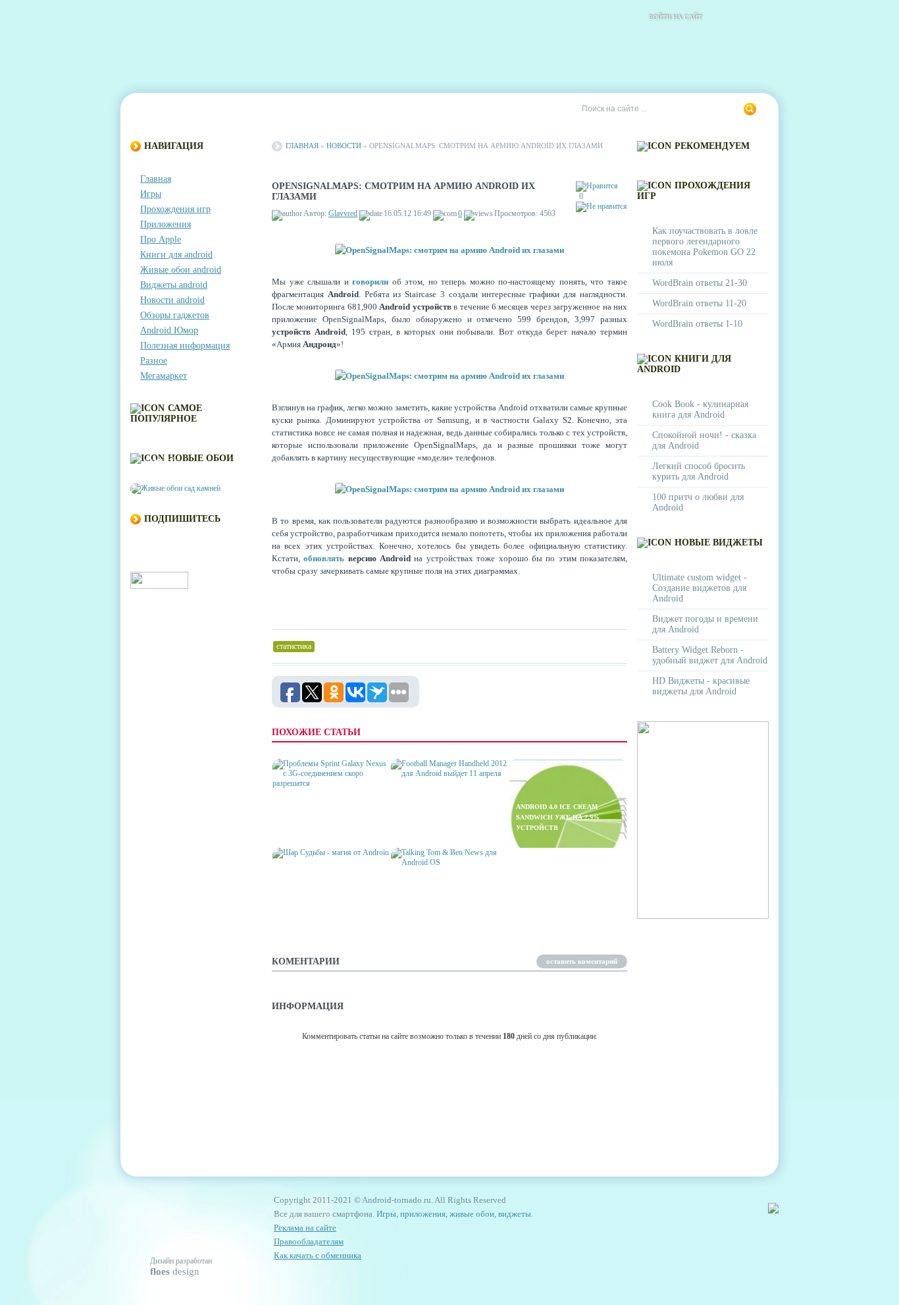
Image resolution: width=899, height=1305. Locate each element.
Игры (150, 194)
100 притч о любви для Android (698, 502)
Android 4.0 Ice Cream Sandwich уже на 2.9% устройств (558, 817)
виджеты (514, 1214)
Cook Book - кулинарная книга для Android (700, 409)
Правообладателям (309, 1241)
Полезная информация (185, 345)
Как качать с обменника (317, 1255)
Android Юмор (169, 330)
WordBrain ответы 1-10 (697, 324)
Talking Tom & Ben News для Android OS (444, 911)
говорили (370, 282)
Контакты (216, 109)
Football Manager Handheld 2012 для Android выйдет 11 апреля (449, 817)
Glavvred (342, 213)
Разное (153, 361)
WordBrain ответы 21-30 (699, 283)
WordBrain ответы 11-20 (699, 303)
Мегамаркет (163, 376)
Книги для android (176, 255)
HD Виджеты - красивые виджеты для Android (701, 686)
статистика (293, 646)
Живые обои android (180, 270)
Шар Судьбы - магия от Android (323, 911)
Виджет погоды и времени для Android (705, 624)
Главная (157, 109)
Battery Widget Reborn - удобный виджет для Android (709, 655)
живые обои (472, 1214)
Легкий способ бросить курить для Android (698, 471)
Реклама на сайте (447, 109)
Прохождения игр (175, 209)
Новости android (172, 300)
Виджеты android (173, 285)
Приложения (165, 224)
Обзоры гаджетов (174, 315)
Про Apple (160, 239)
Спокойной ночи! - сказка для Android (704, 440)
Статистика (363, 109)
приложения (423, 1214)
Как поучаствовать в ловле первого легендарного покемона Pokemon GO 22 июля (705, 246)
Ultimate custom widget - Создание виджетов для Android (699, 587)
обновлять (323, 558)
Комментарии (288, 109)
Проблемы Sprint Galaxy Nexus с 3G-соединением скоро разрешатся (327, 817)
